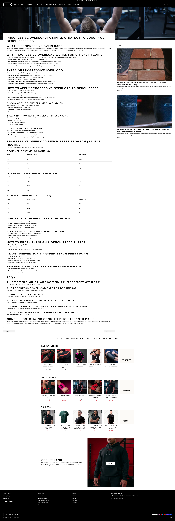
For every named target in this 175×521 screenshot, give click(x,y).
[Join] (170, 499)
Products (74, 498)
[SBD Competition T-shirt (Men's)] (48, 417)
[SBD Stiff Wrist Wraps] (95, 387)
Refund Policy (6, 498)
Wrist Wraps (48, 377)
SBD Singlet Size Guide (43, 502)
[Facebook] (168, 517)
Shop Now (110, 463)
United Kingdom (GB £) (11, 514)
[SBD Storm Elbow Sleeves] (111, 356)
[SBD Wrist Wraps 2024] (48, 387)
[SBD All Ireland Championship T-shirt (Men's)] (64, 417)
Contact (73, 504)
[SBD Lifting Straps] (80, 387)
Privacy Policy (6, 495)
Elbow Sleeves (50, 346)
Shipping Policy (41, 493)
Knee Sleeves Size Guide (43, 500)
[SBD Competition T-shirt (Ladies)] (95, 417)
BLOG (39, 504)
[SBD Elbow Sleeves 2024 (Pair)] (48, 356)
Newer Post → (109, 331)
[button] (40, 4)
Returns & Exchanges (42, 495)
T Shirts (46, 407)
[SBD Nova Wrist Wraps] (64, 387)
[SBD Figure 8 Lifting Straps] (111, 387)
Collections (74, 500)
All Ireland (74, 493)
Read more (119, 90)
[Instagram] (171, 517)
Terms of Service (7, 493)
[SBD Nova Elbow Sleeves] (80, 356)
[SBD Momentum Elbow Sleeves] (95, 356)
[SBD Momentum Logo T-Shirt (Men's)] (111, 417)
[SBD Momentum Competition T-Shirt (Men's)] (80, 417)
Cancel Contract (9, 501)
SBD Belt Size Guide (42, 498)
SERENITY (74, 495)
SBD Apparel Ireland (10, 517)
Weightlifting (74, 502)
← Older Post (9, 331)
